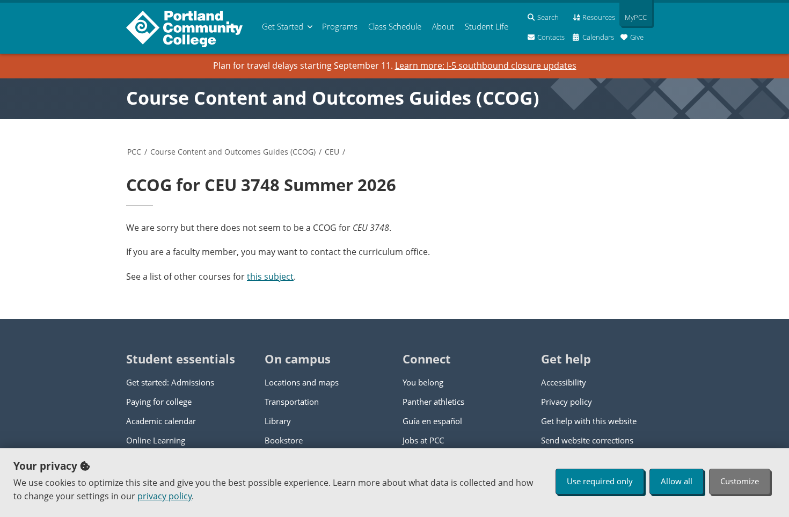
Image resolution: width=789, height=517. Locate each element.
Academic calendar (161, 421)
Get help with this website (589, 421)
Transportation (292, 401)
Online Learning (155, 440)
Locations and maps (302, 382)
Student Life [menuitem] (486, 26)
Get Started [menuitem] (282, 26)
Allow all (676, 481)
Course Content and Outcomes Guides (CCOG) (332, 97)
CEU (332, 152)
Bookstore (284, 440)
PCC (134, 152)
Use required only (600, 481)
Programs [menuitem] (339, 26)
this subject (270, 276)
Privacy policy (566, 401)
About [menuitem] (443, 26)
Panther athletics (433, 401)
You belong (423, 382)
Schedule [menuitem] (394, 26)
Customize (739, 481)
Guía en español (432, 421)
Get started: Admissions (170, 382)
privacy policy (164, 496)
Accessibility (563, 382)
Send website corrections (587, 440)
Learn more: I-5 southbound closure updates (485, 65)
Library (278, 421)
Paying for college (159, 401)
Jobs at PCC (423, 440)
